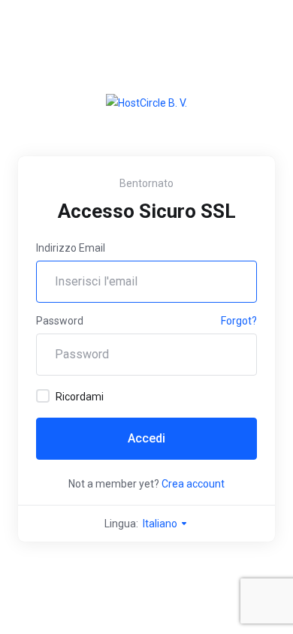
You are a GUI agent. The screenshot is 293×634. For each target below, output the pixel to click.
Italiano (161, 524)
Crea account (193, 484)
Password (59, 321)
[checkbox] (43, 396)
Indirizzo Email (70, 248)
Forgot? (239, 321)
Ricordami (80, 397)
